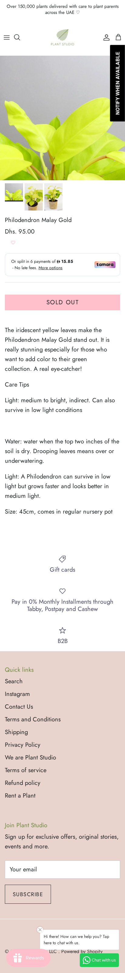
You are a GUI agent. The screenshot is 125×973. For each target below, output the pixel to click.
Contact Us (19, 706)
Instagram (17, 694)
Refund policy (22, 783)
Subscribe (28, 894)
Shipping (16, 732)
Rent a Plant (20, 795)
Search (14, 681)
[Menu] (6, 37)
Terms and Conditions (33, 719)
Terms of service (25, 770)
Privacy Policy (22, 744)
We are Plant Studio (30, 757)
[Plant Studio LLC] (62, 37)
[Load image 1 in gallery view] (62, 118)
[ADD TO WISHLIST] (13, 243)
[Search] (20, 37)
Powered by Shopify (82, 951)
